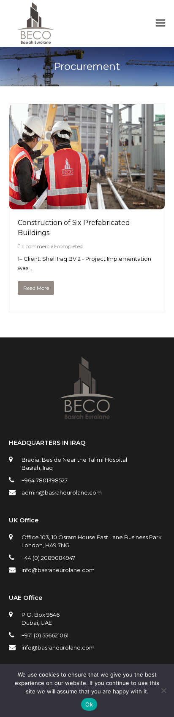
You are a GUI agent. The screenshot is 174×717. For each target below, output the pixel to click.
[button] (160, 23)
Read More (36, 288)
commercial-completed (54, 246)
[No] (163, 690)
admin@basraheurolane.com (62, 492)
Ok (89, 704)
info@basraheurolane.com (58, 570)
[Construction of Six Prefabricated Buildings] (87, 204)
